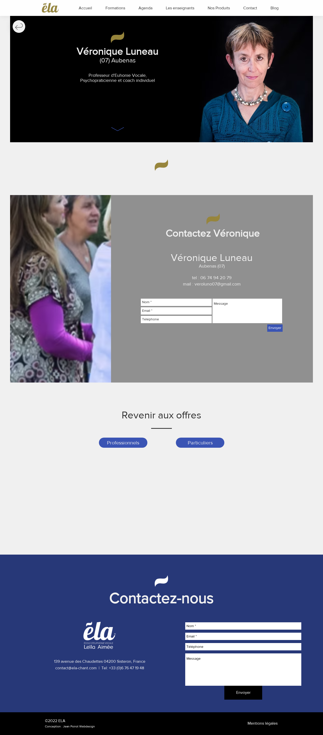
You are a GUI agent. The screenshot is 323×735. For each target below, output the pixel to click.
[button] (115, 8)
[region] (19, 26)
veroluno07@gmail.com (218, 284)
